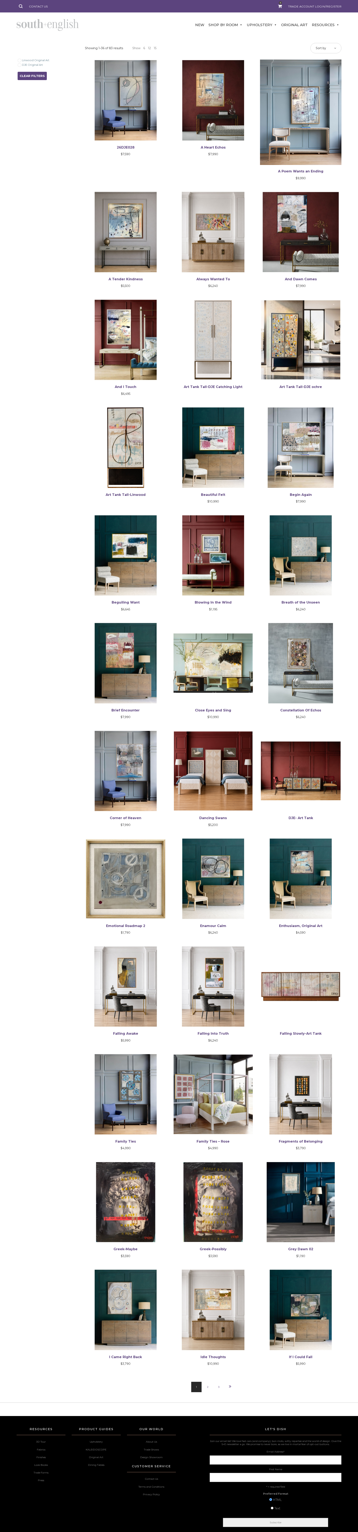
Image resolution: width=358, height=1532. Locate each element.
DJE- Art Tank (301, 818)
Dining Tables (96, 1464)
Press (41, 1480)
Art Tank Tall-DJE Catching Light (213, 387)
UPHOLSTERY (259, 25)
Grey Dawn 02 (300, 1249)
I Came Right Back (125, 1357)
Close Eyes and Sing (213, 710)
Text (277, 1508)
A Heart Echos (213, 147)
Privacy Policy (151, 1494)
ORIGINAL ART (294, 25)
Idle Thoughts (213, 1357)
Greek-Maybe (126, 1249)
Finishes (41, 1457)
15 (155, 48)
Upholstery (96, 1441)
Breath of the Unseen (301, 602)
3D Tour (41, 1441)
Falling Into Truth (213, 1034)
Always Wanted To (213, 279)
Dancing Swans (213, 818)
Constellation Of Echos (300, 710)
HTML (277, 1500)
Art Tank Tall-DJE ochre (300, 387)
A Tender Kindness (126, 279)
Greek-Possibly (213, 1249)
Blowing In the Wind (213, 602)
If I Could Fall (300, 1357)
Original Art (96, 1457)
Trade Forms (41, 1472)
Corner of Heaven (125, 818)
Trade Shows (151, 1449)
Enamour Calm (213, 926)
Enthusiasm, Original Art (300, 926)
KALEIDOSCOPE (96, 1449)
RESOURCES (323, 25)
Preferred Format (275, 1493)
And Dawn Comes (301, 279)
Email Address (275, 1451)
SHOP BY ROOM (223, 25)
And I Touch (125, 387)
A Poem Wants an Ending (300, 171)
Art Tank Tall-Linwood (126, 495)
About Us (151, 1441)
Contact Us (151, 1478)
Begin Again (301, 495)
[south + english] (48, 24)
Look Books (41, 1464)
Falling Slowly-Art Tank (301, 1034)
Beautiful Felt (213, 495)
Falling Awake (125, 1034)
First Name (275, 1469)
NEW (199, 25)
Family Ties (125, 1141)
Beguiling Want (126, 602)
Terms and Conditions (151, 1486)
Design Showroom (151, 1457)
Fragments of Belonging (301, 1141)
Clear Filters (32, 76)
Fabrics (41, 1449)
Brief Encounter (125, 710)
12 (149, 48)
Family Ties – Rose (213, 1141)
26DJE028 (125, 147)
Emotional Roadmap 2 (125, 926)
